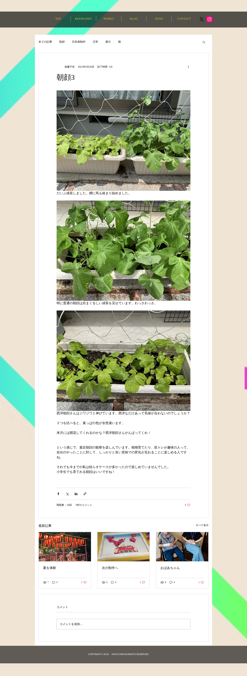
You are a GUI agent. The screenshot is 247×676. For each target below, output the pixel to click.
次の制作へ (110, 568)
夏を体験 (49, 568)
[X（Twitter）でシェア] (67, 494)
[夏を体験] (65, 546)
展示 (108, 41)
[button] (204, 42)
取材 (62, 41)
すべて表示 (202, 525)
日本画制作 (79, 41)
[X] (202, 19)
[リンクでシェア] (85, 494)
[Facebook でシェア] (58, 494)
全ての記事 (45, 41)
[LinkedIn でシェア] (76, 494)
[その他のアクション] (188, 67)
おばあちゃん (170, 568)
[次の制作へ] (123, 546)
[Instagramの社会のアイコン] (209, 19)
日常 (95, 41)
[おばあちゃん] (182, 546)
